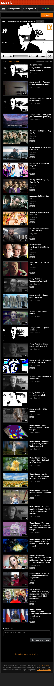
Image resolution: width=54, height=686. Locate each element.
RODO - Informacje (44, 670)
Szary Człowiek (13, 61)
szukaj (47, 15)
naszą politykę (44, 665)
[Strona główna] (6, 2)
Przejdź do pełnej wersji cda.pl (27, 654)
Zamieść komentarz (40, 640)
